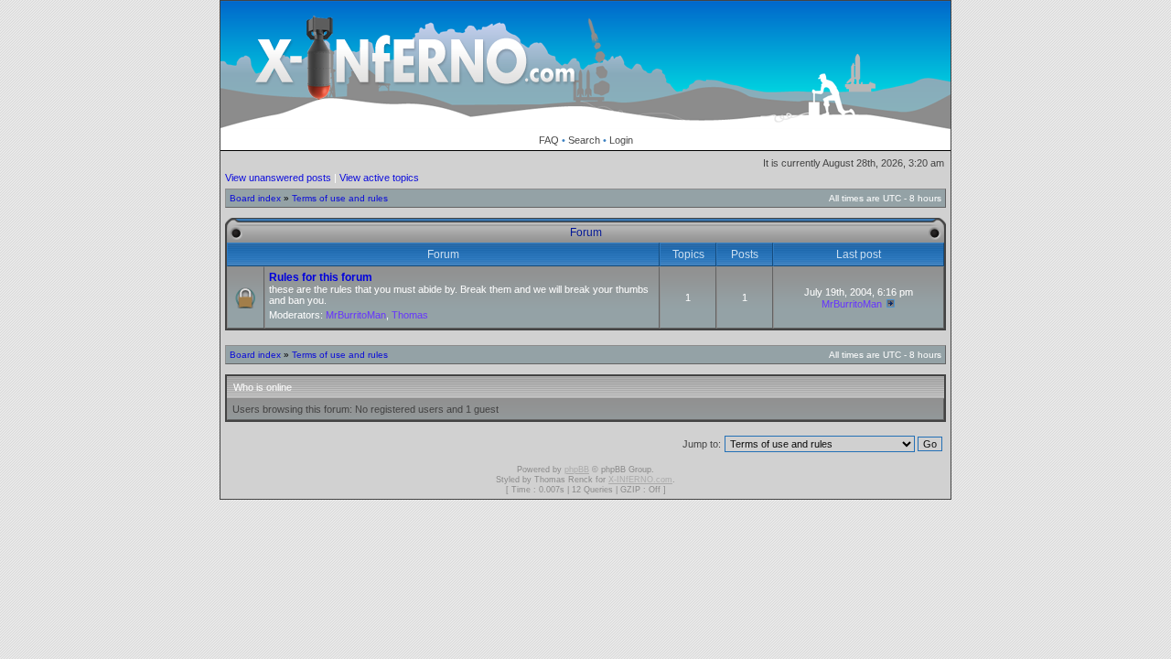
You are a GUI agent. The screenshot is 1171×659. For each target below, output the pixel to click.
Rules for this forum (320, 277)
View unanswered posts (278, 177)
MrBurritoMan (356, 314)
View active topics (379, 177)
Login (621, 140)
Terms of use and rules (340, 198)
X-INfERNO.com (640, 479)
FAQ (549, 140)
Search (584, 140)
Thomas (410, 314)
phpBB (576, 469)
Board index (255, 198)
